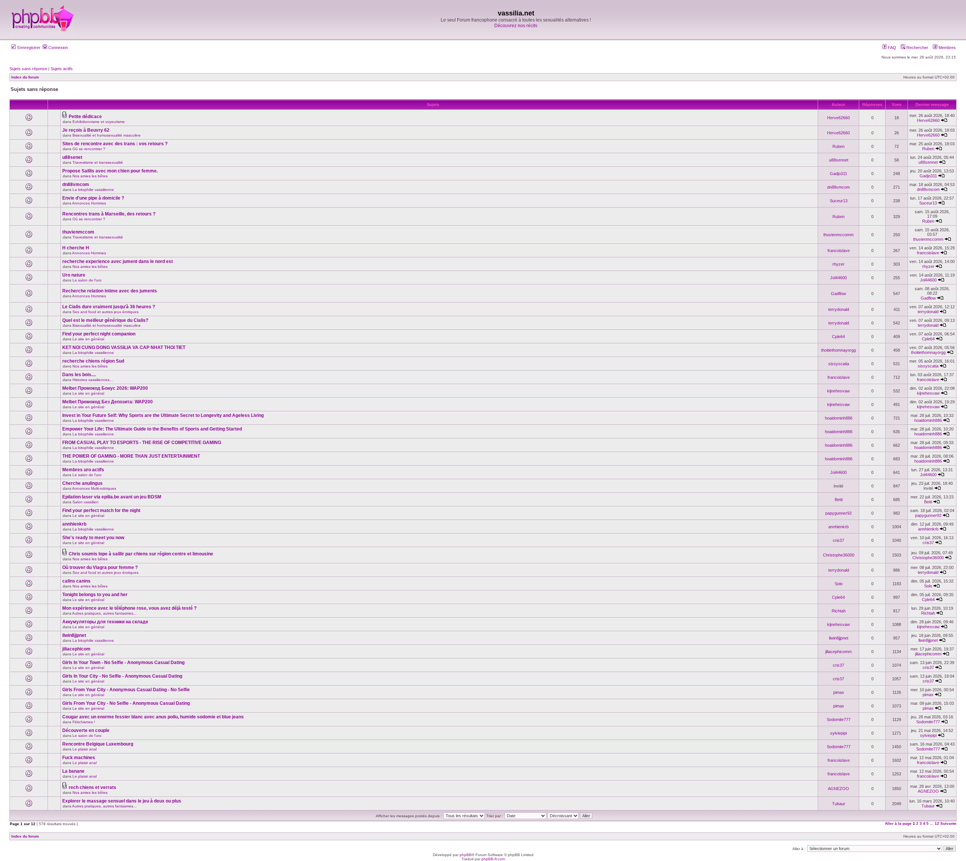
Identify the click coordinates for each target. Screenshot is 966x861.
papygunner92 (838, 513)
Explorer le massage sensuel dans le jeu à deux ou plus (121, 801)
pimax (838, 692)
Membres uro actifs (83, 469)
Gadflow (838, 293)
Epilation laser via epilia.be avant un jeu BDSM (111, 497)
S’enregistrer (28, 47)
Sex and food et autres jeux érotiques (105, 312)
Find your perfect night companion (98, 334)
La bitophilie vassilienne (93, 190)
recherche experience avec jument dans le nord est (117, 261)
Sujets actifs (62, 68)
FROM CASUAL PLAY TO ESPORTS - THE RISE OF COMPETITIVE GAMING (141, 442)
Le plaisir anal (84, 749)
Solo (839, 583)
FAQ (891, 47)
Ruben (838, 146)
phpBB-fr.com (493, 859)
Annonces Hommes (89, 203)
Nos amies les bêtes (90, 176)
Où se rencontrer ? (88, 149)
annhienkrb (74, 524)
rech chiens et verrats (92, 787)
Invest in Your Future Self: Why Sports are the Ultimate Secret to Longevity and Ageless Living (163, 415)
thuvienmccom (78, 232)
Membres (946, 47)
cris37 (838, 540)
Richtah (839, 611)
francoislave (839, 250)
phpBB (466, 855)
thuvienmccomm (838, 234)
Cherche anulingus (82, 483)
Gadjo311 (838, 173)
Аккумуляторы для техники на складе (105, 621)
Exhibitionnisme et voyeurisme (98, 122)
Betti (839, 499)
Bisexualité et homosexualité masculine (106, 135)
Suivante (948, 823)
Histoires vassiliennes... (92, 380)
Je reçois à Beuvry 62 (85, 130)
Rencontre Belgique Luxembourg (97, 744)
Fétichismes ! (83, 722)
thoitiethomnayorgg (838, 350)
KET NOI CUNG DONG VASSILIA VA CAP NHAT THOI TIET (123, 347)
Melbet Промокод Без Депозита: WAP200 (107, 401)
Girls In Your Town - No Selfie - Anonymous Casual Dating (123, 662)
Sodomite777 (839, 719)
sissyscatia (838, 363)
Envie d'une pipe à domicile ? (93, 198)
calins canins (76, 581)
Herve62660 (838, 117)
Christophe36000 (838, 555)
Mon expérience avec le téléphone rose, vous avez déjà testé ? (129, 608)
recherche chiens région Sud (93, 361)
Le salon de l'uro (87, 280)
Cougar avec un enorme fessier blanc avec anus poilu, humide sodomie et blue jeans (153, 717)
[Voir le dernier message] (944, 120)
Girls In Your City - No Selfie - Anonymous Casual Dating (122, 676)
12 (937, 823)
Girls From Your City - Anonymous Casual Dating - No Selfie (126, 689)
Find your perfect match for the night (101, 510)
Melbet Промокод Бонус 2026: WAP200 (105, 388)
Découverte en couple (85, 730)
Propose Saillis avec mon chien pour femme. (110, 171)
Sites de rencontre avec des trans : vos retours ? (115, 143)
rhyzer (838, 264)
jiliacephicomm (838, 651)
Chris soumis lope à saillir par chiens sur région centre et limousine (141, 554)
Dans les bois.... (79, 374)
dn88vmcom (75, 184)
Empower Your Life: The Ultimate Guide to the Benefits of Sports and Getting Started (152, 429)
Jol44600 (838, 277)
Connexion (57, 47)
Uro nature (73, 275)
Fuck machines (78, 757)
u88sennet (838, 160)
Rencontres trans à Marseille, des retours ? (108, 214)
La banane (73, 771)
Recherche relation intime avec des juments (109, 291)
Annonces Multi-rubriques (94, 488)
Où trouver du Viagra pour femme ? (100, 567)
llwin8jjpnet (74, 635)
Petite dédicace (85, 116)
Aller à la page (898, 823)
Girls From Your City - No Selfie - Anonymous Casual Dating (126, 703)
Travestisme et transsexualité (97, 162)
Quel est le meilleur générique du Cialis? (105, 320)
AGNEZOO (838, 788)
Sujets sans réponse (28, 68)
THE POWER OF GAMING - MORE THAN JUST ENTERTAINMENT (131, 456)
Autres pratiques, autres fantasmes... (104, 613)
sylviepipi (838, 733)
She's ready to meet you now (93, 537)
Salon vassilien (85, 502)
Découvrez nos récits (515, 25)
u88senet (72, 157)
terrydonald (838, 309)
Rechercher (916, 47)
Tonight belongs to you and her (95, 594)
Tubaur (838, 803)
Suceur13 (839, 200)
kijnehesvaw (838, 391)
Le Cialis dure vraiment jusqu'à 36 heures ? (108, 306)
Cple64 (838, 336)
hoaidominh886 (838, 418)
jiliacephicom (76, 649)
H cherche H (75, 248)
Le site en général (88, 339)
